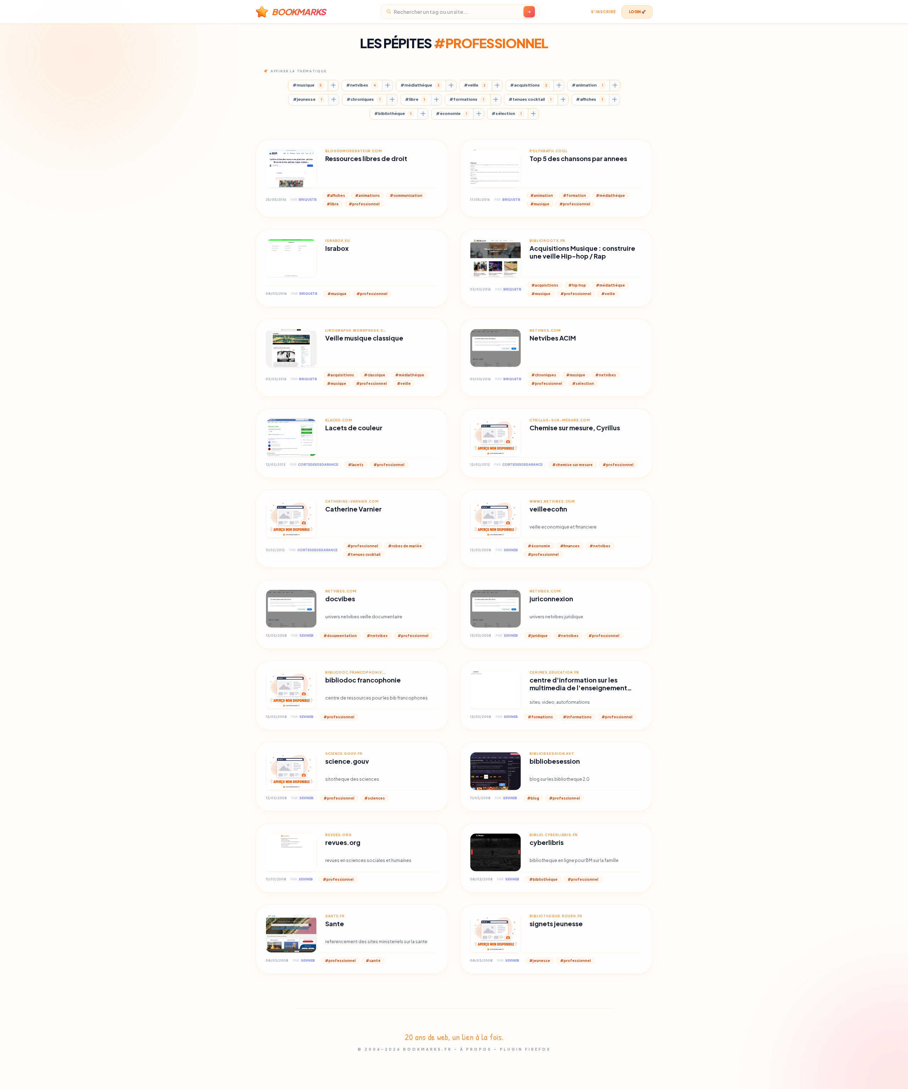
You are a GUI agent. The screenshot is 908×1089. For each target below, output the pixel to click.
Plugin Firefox (525, 1049)
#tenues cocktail (530, 99)
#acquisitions (528, 85)
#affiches (589, 99)
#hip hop (577, 285)
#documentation (340, 636)
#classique (374, 375)
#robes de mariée (405, 546)
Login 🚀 (637, 12)
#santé (373, 960)
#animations (367, 195)
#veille (475, 85)
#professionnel (364, 204)
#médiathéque (419, 85)
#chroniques (364, 99)
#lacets (356, 465)
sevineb (511, 550)
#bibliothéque (392, 113)
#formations (466, 99)
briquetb (308, 199)
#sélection (507, 113)
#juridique (538, 636)
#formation (574, 195)
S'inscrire (603, 12)
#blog (533, 798)
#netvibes (361, 85)
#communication (406, 195)
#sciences (374, 798)
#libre (415, 99)
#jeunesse (307, 99)
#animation (587, 85)
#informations (577, 717)
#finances (570, 546)
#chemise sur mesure (572, 465)
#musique (307, 85)
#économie (451, 113)
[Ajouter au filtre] (333, 85)
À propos (476, 1049)
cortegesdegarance (318, 464)
